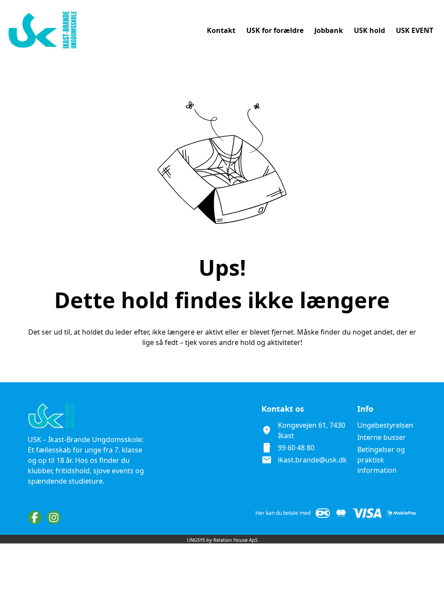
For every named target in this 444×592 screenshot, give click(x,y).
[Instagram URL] (54, 517)
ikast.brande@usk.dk (312, 460)
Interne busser (381, 437)
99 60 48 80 (296, 447)
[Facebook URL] (35, 517)
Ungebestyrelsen (385, 425)
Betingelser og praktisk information (381, 460)
